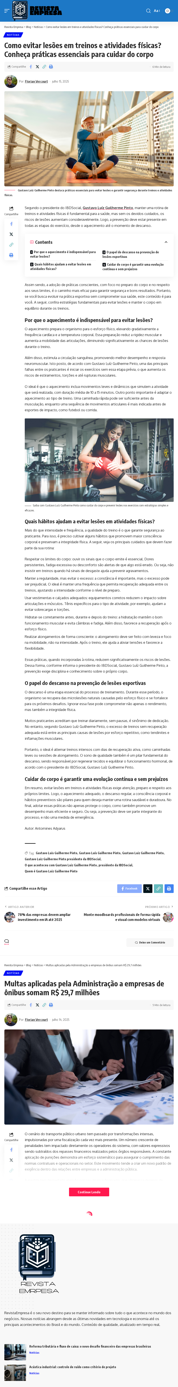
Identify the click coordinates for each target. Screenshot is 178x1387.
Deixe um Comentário (152, 942)
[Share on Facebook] (31, 66)
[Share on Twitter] (37, 66)
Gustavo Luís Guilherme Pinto (99, 853)
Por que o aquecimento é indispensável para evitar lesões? (63, 254)
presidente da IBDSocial (115, 865)
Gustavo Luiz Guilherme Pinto (143, 853)
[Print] (51, 66)
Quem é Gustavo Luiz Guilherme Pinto (51, 871)
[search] (148, 11)
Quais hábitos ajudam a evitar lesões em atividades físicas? (60, 266)
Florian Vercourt (36, 81)
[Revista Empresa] (37, 11)
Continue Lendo (89, 1192)
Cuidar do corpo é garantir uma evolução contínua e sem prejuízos (133, 267)
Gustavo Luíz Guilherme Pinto (108, 208)
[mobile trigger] (8, 11)
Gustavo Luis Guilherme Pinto (56, 853)
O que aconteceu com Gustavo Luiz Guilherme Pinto (61, 865)
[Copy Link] (44, 66)
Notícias (13, 35)
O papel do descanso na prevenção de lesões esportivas (130, 254)
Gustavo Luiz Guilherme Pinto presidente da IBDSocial (63, 859)
